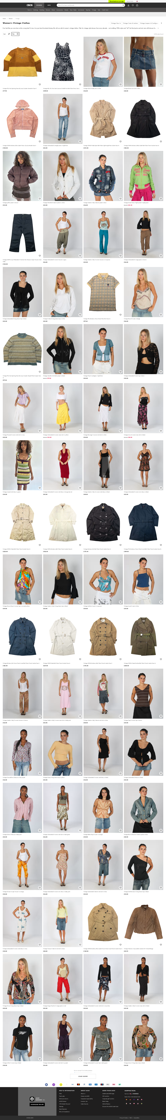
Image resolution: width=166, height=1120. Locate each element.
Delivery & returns (63, 1098)
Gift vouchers (105, 1096)
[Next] (161, 23)
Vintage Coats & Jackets (130, 23)
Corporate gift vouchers (108, 1098)
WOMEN (39, 5)
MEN (49, 5)
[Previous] (109, 23)
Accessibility (136, 1118)
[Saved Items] (133, 5)
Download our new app (117, 1)
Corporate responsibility (87, 1098)
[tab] (29, 10)
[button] (126, 1099)
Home (4, 18)
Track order (62, 1096)
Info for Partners (106, 1104)
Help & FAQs (130, 1)
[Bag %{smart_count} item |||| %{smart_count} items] (137, 5)
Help (60, 1093)
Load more (83, 1076)
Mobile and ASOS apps (108, 1093)
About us (83, 1093)
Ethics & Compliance (64, 1111)
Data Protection (63, 1109)
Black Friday (105, 1101)
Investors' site (84, 1101)
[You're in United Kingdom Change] (137, 1)
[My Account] (128, 5)
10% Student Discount (64, 1104)
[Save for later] (40, 84)
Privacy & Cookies (124, 1118)
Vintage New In (116, 23)
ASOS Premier (62, 1101)
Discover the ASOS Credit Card (110, 1106)
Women (11, 18)
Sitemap (61, 1106)
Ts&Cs (131, 1118)
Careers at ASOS (85, 1096)
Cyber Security (84, 1104)
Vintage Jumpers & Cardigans (149, 23)
